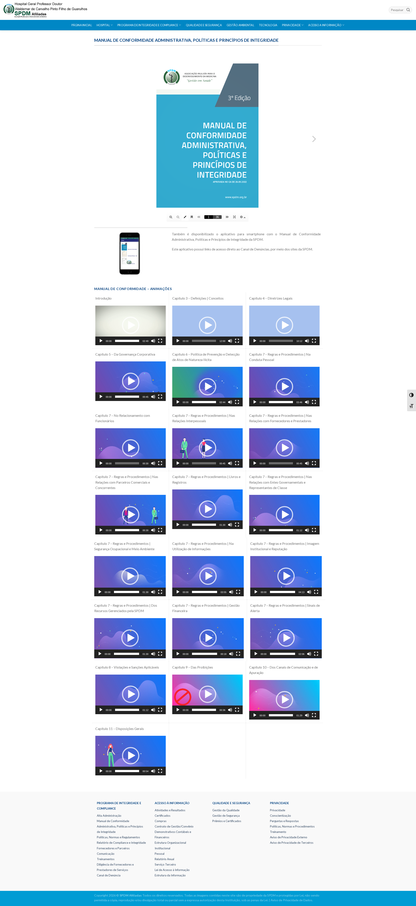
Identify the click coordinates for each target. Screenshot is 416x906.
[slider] (127, 341)
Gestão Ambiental (240, 25)
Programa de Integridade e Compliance (147, 25)
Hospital (103, 25)
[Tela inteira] (160, 341)
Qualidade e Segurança (204, 25)
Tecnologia (268, 25)
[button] (130, 325)
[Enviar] (408, 9)
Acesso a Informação (324, 25)
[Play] (101, 341)
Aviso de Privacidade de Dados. (292, 900)
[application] (130, 325)
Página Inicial (82, 25)
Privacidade (291, 25)
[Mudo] (153, 341)
